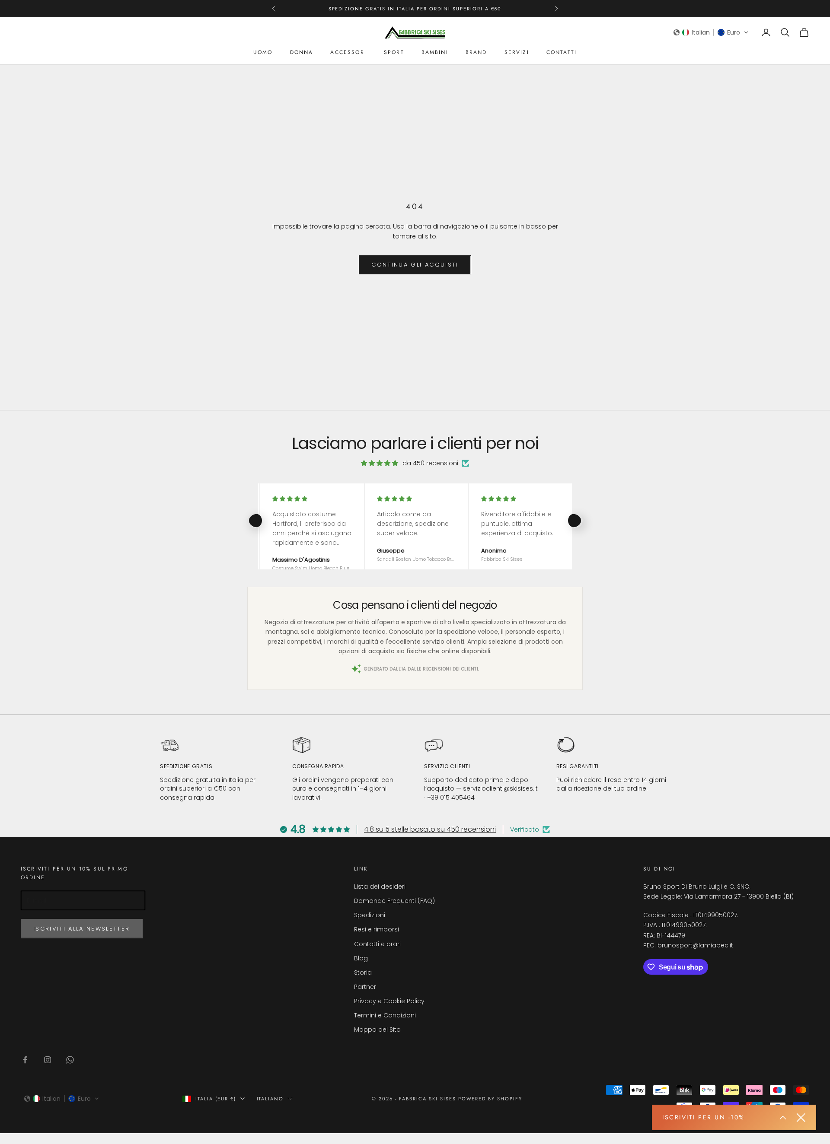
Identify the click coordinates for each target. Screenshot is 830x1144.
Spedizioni (369, 915)
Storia (363, 972)
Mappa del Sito (377, 1029)
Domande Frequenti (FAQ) (394, 900)
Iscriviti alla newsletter (81, 929)
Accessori (348, 52)
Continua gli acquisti (414, 265)
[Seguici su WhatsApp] (70, 1059)
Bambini (434, 52)
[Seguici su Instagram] (47, 1059)
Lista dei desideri (379, 886)
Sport (394, 52)
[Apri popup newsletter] (782, 1117)
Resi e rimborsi (376, 929)
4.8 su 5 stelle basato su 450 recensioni (430, 829)
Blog (361, 958)
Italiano (270, 1098)
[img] (379, 463)
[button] (711, 32)
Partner (365, 986)
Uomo (263, 52)
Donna (301, 52)
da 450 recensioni (430, 463)
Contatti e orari (377, 944)
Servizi (516, 52)
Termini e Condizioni (385, 1015)
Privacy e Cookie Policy (389, 1001)
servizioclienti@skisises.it (500, 788)
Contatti (561, 52)
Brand (476, 52)
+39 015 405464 (451, 797)
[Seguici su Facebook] (25, 1059)
